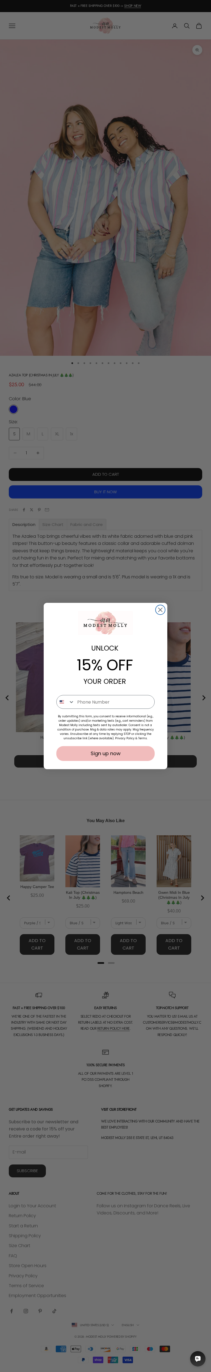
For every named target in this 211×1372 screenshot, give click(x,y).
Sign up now (106, 753)
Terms (142, 738)
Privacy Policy (125, 738)
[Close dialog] (160, 610)
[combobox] (65, 702)
